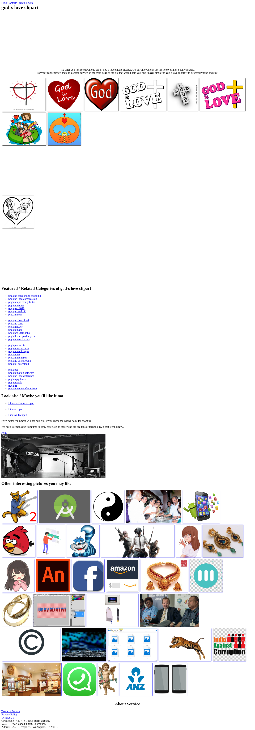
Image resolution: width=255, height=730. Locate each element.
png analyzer (15, 326)
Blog (4, 2)
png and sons (15, 323)
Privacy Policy (9, 714)
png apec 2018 (16, 308)
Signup (22, 2)
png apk (12, 385)
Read (4, 432)
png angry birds (17, 379)
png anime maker (17, 357)
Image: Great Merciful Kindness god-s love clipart (62, 139)
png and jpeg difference (21, 375)
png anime (14, 354)
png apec (13, 369)
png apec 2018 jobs (19, 332)
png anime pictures (18, 348)
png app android (17, 311)
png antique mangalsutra (21, 302)
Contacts (12, 2)
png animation (16, 305)
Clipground (17, 719)
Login (29, 2)
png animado (15, 329)
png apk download (18, 363)
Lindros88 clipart (17, 414)
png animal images (18, 351)
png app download (18, 320)
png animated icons (18, 339)
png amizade (15, 382)
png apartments (16, 345)
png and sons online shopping (24, 295)
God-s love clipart (12, 106)
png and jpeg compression (22, 298)
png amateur (15, 314)
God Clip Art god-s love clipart (100, 106)
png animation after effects (22, 388)
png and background (19, 360)
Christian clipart (129, 106)
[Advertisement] (127, 39)
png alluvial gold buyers (21, 336)
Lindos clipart (15, 409)
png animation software (21, 372)
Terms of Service (10, 711)
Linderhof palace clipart (21, 403)
